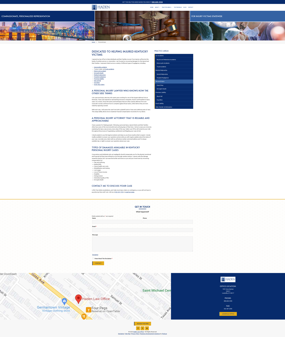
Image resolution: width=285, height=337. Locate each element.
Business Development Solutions (150, 333)
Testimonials (178, 7)
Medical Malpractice (161, 70)
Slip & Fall (159, 96)
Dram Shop (160, 85)
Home (151, 7)
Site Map (127, 333)
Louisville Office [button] (228, 314)
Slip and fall (97, 80)
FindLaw (164, 333)
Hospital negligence (100, 77)
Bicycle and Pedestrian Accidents (166, 59)
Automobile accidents (100, 67)
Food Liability (160, 103)
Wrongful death (98, 73)
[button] (282, 334)
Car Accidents (160, 55)
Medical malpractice (100, 75)
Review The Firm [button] (142, 323)
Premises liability (99, 79)
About (157, 7)
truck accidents (109, 69)
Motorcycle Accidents (163, 63)
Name (94, 218)
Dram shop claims (99, 84)
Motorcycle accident (100, 71)
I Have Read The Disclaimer (103, 258)
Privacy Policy (135, 333)
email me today (129, 192)
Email (94, 226)
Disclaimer (95, 254)
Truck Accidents (161, 66)
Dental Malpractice (162, 74)
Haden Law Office (138, 331)
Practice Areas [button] (166, 7)
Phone (145, 218)
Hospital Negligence (163, 77)
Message (95, 235)
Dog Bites (160, 100)
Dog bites (97, 82)
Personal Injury (160, 81)
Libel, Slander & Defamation (164, 107)
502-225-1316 (157, 2)
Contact (190, 7)
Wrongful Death (161, 89)
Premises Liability (161, 92)
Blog (184, 7)
